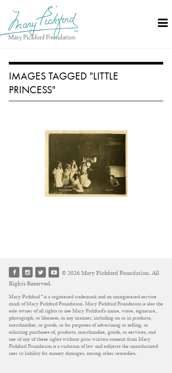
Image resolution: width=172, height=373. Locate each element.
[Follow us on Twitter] (40, 272)
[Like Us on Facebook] (14, 272)
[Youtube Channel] (54, 272)
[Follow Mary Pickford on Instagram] (27, 272)
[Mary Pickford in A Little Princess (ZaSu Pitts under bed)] (86, 163)
